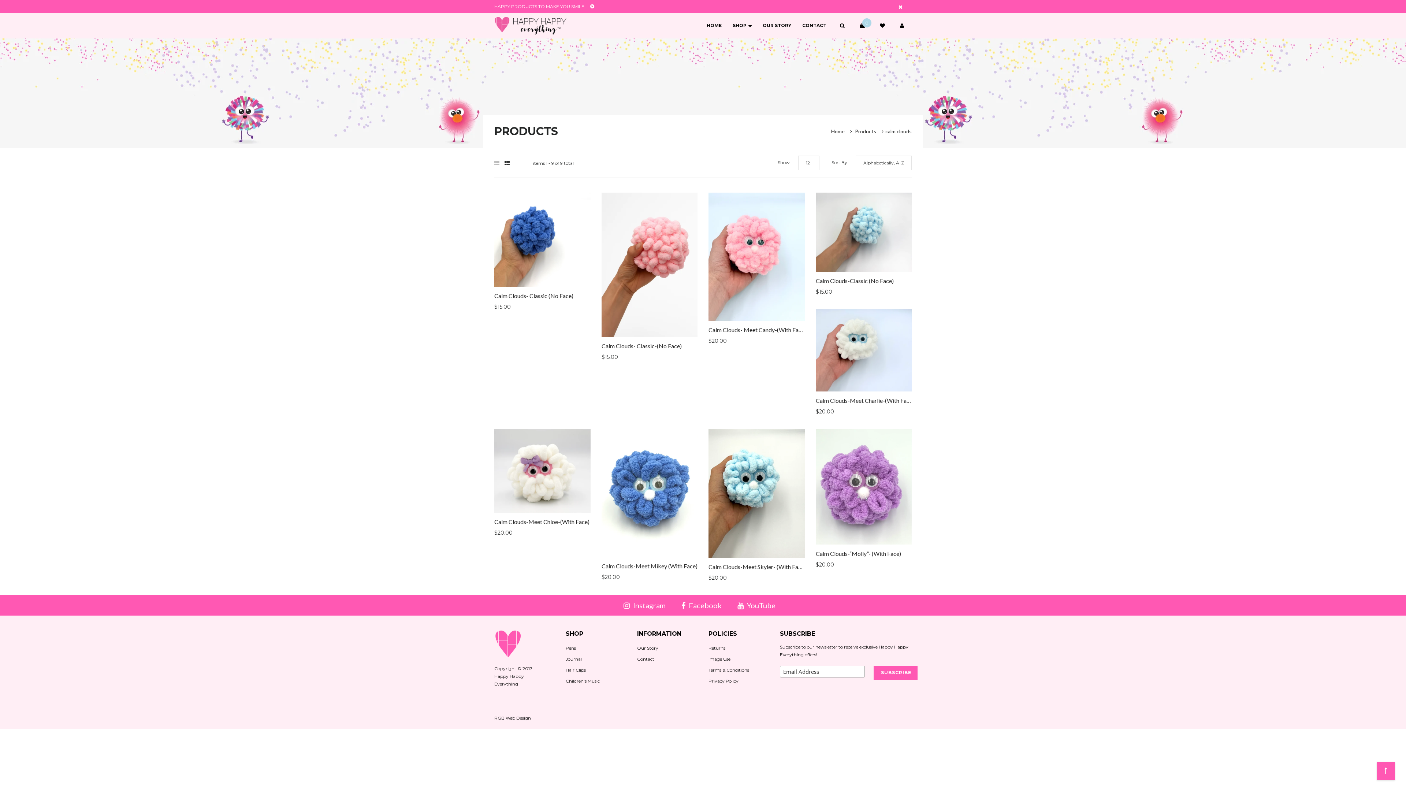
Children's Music (583, 681)
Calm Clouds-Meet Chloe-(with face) (541, 521)
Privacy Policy (723, 681)
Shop (740, 25)
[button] (842, 25)
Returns (716, 648)
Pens (571, 648)
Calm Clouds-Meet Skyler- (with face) (757, 566)
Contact (814, 25)
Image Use (719, 659)
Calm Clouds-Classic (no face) (855, 280)
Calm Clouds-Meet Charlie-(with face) (865, 400)
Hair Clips (576, 670)
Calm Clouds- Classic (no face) (533, 295)
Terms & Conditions (728, 670)
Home (714, 25)
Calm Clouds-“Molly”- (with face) (858, 553)
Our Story (777, 25)
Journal (574, 659)
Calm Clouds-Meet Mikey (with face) (650, 565)
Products (865, 131)
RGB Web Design (512, 718)
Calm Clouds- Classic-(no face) (642, 345)
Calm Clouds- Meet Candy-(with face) (757, 329)
